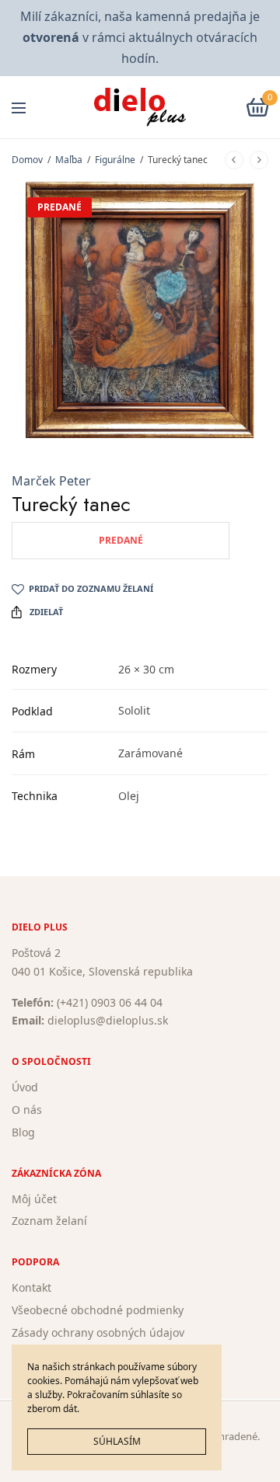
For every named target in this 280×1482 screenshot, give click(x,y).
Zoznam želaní (49, 1221)
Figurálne (115, 159)
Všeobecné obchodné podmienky (98, 1310)
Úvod (25, 1087)
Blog (23, 1132)
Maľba (68, 159)
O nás (27, 1109)
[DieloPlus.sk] (140, 107)
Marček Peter (51, 480)
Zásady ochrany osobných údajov (98, 1332)
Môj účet (34, 1199)
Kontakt (31, 1287)
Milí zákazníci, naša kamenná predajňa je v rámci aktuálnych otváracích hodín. (140, 37)
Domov (27, 159)
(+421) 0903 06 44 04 (110, 1002)
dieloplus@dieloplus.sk (107, 1021)
